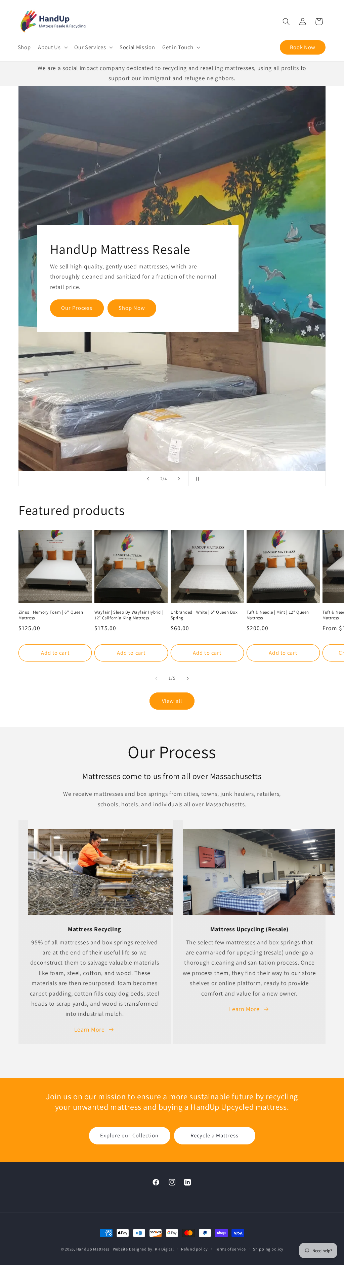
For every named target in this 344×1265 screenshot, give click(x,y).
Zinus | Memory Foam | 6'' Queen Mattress (50, 615)
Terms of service (230, 1249)
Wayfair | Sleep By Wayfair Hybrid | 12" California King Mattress (128, 615)
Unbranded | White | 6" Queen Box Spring (204, 615)
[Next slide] (179, 478)
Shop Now (132, 308)
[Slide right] (187, 678)
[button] (52, 47)
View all (172, 701)
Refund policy (194, 1249)
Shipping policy (268, 1249)
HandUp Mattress (93, 1249)
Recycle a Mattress (214, 1135)
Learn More (89, 1029)
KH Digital (164, 1249)
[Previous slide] (148, 478)
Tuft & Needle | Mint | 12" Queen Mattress (278, 615)
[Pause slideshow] (195, 478)
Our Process (77, 308)
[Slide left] (156, 678)
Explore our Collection (129, 1135)
